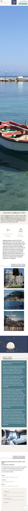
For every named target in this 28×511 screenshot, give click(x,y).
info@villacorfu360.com (9, 477)
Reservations (23, 3)
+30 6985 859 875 (23, 1)
